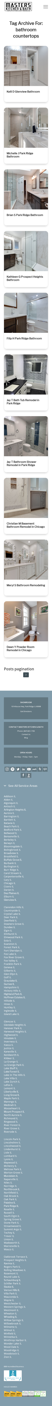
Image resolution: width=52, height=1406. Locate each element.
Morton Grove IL (13, 1172)
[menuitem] (44, 6)
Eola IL (7, 940)
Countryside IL (12, 910)
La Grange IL (11, 1061)
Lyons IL (8, 1159)
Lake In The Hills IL (14, 1075)
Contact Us (26, 734)
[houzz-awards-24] (25, 1394)
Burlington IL (11, 866)
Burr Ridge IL (11, 869)
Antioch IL (9, 806)
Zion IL (8, 1356)
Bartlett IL (10, 819)
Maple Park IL (11, 1098)
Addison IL (10, 796)
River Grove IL (12, 1128)
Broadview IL (11, 853)
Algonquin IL (11, 802)
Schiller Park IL (12, 1283)
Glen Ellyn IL (11, 974)
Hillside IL (9, 1000)
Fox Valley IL (11, 960)
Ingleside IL (10, 1010)
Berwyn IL (9, 843)
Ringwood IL (11, 1121)
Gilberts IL (10, 970)
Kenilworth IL (11, 1054)
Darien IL (9, 889)
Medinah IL (10, 1105)
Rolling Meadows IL (15, 1270)
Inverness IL (10, 1041)
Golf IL (7, 977)
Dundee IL (9, 927)
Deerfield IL (10, 920)
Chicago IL (10, 883)
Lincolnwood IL (12, 1145)
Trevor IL (9, 1235)
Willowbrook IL (12, 1323)
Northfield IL (11, 1192)
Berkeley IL (10, 839)
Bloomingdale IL (13, 846)
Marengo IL (10, 1101)
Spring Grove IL (13, 1219)
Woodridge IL (11, 1350)
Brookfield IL (11, 856)
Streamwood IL (12, 1225)
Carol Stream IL (13, 873)
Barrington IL (11, 816)
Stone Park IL (11, 1222)
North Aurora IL (13, 1115)
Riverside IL (10, 1131)
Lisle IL (8, 1152)
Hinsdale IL (10, 1038)
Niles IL (8, 1182)
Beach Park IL (11, 826)
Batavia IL (9, 822)
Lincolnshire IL (12, 1142)
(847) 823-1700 (29, 731)
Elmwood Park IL (13, 937)
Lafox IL (8, 1085)
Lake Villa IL (10, 1078)
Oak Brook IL (11, 1195)
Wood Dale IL (11, 1346)
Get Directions (26, 711)
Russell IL (9, 1212)
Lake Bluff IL (11, 1068)
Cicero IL (9, 886)
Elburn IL (9, 896)
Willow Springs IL (14, 1320)
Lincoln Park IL (12, 1139)
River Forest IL (12, 1125)
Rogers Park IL (12, 1266)
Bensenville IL (11, 836)
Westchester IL (12, 1303)
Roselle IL (9, 1209)
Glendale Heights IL (15, 1024)
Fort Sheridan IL (13, 950)
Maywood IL (10, 1162)
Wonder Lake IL (13, 1343)
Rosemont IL (11, 1273)
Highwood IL (11, 1034)
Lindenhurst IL (12, 1149)
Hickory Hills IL (12, 990)
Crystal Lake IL (12, 913)
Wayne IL (9, 1300)
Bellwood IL (10, 832)
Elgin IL (8, 930)
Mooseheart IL (12, 1108)
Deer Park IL (11, 917)
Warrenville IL (12, 1245)
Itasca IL (8, 1044)
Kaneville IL (10, 1051)
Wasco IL (9, 1249)
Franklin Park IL (13, 964)
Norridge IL (10, 1185)
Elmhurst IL (10, 933)
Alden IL (8, 799)
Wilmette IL (10, 1326)
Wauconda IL (11, 1296)
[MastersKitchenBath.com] (18, 6)
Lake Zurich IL (12, 1081)
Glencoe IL (10, 1021)
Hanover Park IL (13, 1028)
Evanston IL (10, 943)
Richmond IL (11, 1118)
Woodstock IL (11, 1353)
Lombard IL (10, 1155)
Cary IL (8, 879)
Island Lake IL (11, 1014)
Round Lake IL (12, 1276)
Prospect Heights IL (15, 1260)
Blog (26, 737)
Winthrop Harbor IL (15, 1340)
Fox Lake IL (10, 953)
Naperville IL (11, 1179)
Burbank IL (10, 863)
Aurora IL (9, 812)
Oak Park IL (10, 1199)
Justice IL (9, 1048)
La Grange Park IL (14, 1064)
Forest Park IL (12, 947)
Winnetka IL (10, 1336)
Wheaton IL (10, 1313)
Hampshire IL (11, 987)
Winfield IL (10, 1333)
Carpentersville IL (14, 876)
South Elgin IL (12, 1215)
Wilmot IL (9, 1330)
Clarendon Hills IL (14, 907)
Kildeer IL (9, 1058)
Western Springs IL (15, 1306)
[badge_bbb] (13, 1375)
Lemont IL (9, 1088)
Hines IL (8, 1004)
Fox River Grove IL (14, 957)
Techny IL (9, 1232)
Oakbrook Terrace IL (16, 1256)
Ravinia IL (9, 1263)
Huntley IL (9, 1007)
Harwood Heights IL (15, 1031)
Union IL (8, 1239)
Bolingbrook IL (12, 849)
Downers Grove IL (14, 923)
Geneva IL (9, 967)
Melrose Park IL (13, 1169)
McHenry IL (10, 1165)
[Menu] (44, 6)
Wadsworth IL (12, 1242)
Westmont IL (11, 1310)
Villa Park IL (10, 1293)
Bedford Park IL (13, 829)
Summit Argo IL (13, 1229)
